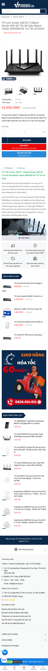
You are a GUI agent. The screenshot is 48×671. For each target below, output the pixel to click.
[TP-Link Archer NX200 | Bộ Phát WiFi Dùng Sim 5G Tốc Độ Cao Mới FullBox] (7, 325)
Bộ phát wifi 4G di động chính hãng (15, 613)
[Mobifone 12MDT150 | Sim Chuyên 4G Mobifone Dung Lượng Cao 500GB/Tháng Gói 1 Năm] (7, 312)
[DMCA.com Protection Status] (13, 662)
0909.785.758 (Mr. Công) (13, 596)
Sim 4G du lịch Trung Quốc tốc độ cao (16, 620)
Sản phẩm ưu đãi (11, 276)
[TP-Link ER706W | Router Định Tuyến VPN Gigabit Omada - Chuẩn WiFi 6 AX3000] (7, 467)
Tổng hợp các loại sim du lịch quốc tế (16, 616)
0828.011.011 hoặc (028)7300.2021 (17, 576)
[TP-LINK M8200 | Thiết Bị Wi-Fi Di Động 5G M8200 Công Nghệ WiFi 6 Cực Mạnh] (7, 425)
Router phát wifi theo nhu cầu (13, 609)
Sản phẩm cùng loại (12, 415)
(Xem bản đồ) (9, 573)
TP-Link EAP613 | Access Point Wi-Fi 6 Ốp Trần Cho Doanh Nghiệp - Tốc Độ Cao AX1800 (29, 478)
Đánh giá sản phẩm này (12, 33)
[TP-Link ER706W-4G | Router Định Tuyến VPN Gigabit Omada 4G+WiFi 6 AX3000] (7, 438)
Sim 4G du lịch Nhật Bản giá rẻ (13, 623)
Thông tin (9, 168)
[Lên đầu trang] (41, 657)
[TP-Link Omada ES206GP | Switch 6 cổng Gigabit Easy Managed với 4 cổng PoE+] (7, 299)
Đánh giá (21, 168)
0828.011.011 (24, 541)
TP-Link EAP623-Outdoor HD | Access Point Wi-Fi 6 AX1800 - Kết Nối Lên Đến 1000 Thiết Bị (30, 449)
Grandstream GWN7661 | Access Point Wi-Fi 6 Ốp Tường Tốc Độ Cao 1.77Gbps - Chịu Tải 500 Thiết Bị (30, 494)
